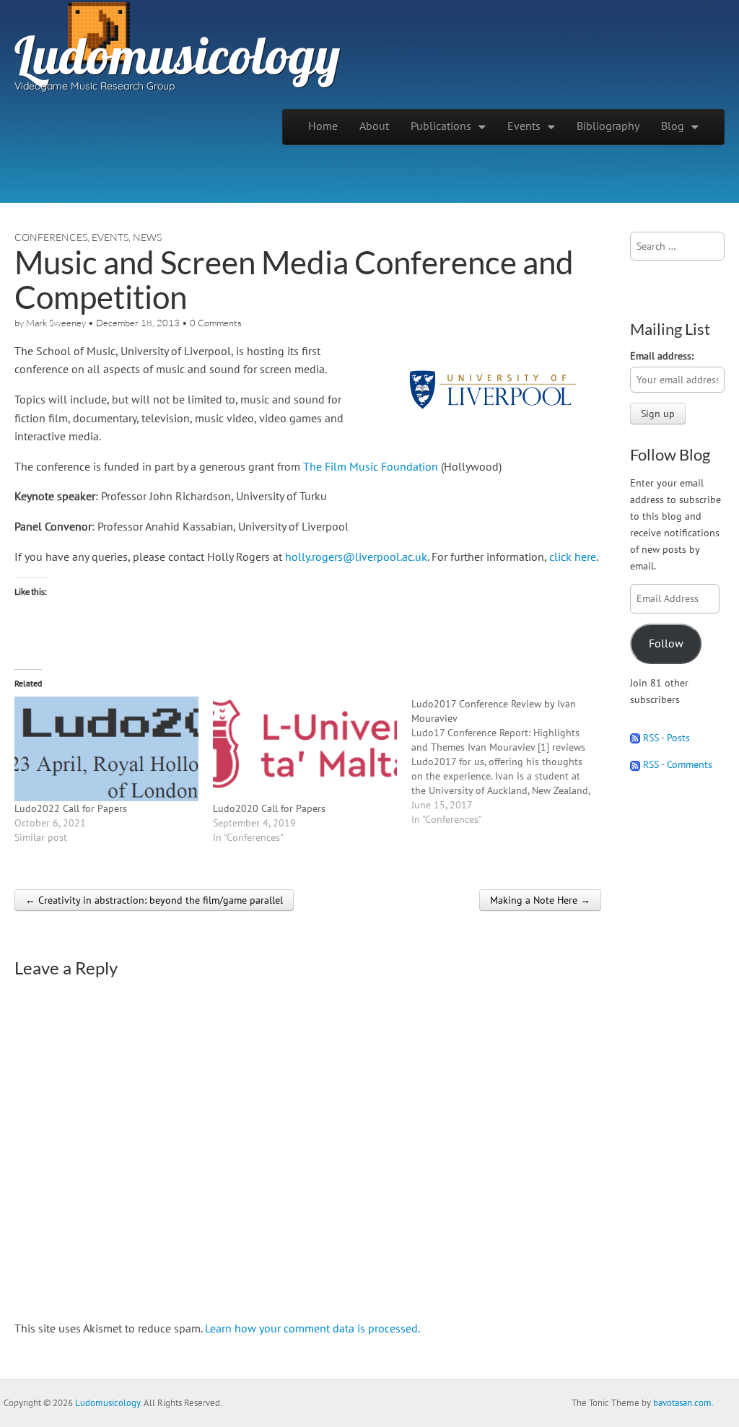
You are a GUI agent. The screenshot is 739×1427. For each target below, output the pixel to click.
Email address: (662, 355)
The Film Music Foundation (370, 466)
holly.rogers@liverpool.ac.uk (356, 556)
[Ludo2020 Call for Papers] (305, 749)
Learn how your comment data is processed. (312, 1328)
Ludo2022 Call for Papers (70, 808)
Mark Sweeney (56, 322)
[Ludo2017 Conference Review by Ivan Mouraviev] (510, 761)
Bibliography (608, 125)
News (147, 237)
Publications (441, 125)
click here (572, 556)
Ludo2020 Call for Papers (269, 808)
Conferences (50, 237)
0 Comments (216, 322)
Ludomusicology (177, 54)
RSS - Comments (676, 764)
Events (524, 125)
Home (323, 125)
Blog (672, 125)
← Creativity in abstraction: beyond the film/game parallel (154, 900)
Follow (666, 643)
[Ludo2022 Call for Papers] (106, 749)
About (374, 125)
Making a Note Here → (540, 900)
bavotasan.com (682, 1403)
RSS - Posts (665, 737)
